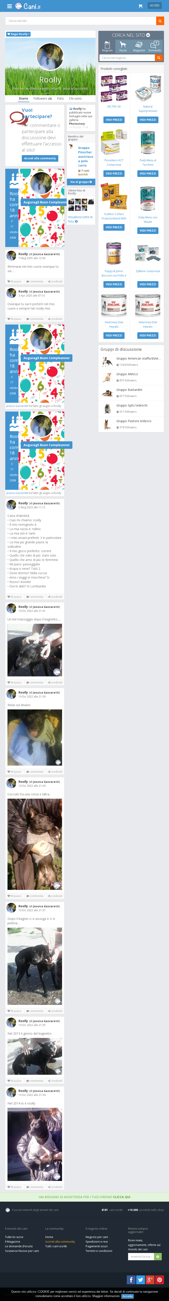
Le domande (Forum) (18, 1246)
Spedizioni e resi (97, 1241)
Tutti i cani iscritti (56, 1246)
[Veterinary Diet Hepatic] (113, 305)
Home (49, 1237)
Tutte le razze (14, 1237)
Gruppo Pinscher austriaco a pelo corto (85, 156)
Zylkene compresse (148, 271)
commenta (36, 281)
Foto (60, 98)
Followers (42, 98)
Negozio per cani (97, 1237)
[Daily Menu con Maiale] (147, 198)
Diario (23, 98)
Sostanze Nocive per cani (22, 1251)
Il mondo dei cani (16, 1228)
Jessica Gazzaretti (75, 88)
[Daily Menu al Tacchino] (147, 142)
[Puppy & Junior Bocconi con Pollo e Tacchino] (113, 253)
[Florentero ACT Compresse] (113, 142)
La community (54, 1228)
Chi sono (75, 98)
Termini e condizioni (99, 1251)
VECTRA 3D (114, 106)
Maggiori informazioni (105, 1296)
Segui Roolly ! (19, 34)
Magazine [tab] (139, 50)
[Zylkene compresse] (147, 253)
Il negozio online (96, 1228)
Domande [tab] (155, 50)
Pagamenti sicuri (97, 1246)
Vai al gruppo (80, 182)
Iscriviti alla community (60, 1241)
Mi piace (15, 281)
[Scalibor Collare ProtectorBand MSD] (113, 196)
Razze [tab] (123, 50)
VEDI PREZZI (114, 120)
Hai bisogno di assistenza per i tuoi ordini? (84, 1197)
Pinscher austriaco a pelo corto (35, 88)
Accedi (154, 5)
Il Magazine (12, 1241)
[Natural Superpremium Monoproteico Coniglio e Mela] (147, 88)
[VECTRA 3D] (113, 88)
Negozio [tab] (107, 50)
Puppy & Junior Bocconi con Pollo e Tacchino (114, 275)
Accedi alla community (40, 158)
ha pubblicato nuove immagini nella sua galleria (80, 116)
